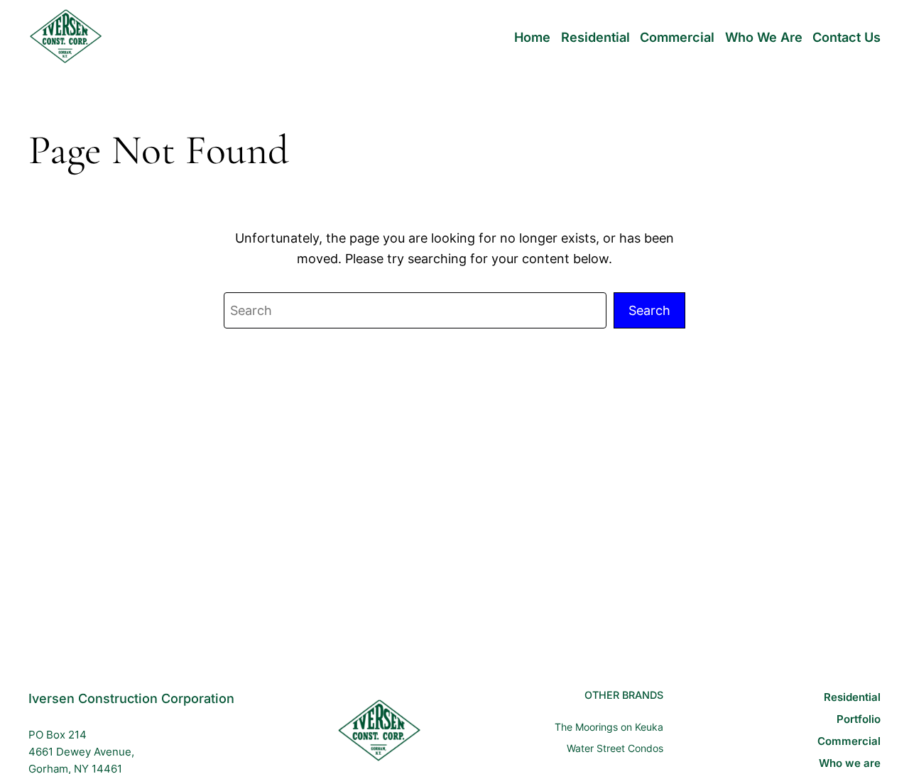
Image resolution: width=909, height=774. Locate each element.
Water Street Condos (615, 748)
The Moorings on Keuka (609, 727)
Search (649, 310)
